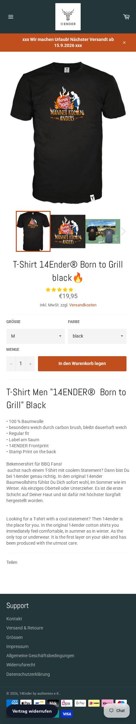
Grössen (14, 637)
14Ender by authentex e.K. (39, 694)
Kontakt (14, 618)
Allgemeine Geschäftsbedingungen (40, 655)
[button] (60, 289)
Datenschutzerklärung (28, 674)
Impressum (17, 646)
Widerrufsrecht (20, 664)
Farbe (74, 322)
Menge (12, 349)
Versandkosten (82, 305)
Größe (13, 322)
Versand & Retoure (24, 627)
